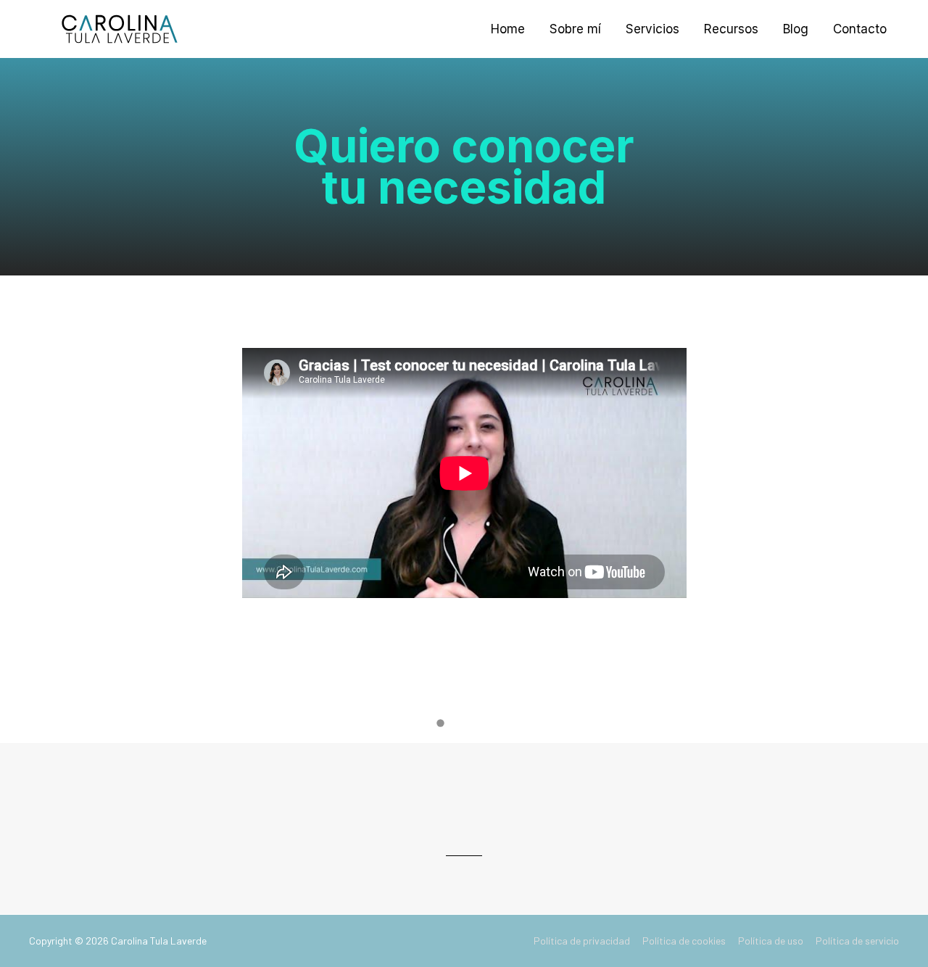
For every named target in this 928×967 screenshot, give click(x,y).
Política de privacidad (582, 940)
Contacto (860, 29)
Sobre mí (575, 29)
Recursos (731, 29)
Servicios (652, 29)
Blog (795, 29)
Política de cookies (684, 940)
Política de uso (770, 940)
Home (508, 29)
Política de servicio (857, 940)
